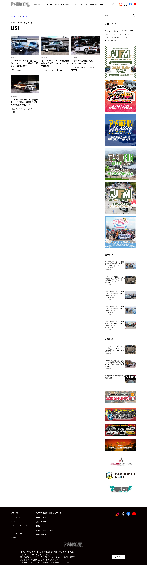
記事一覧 (24, 16)
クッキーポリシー (34, 557)
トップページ (15, 16)
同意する (118, 557)
